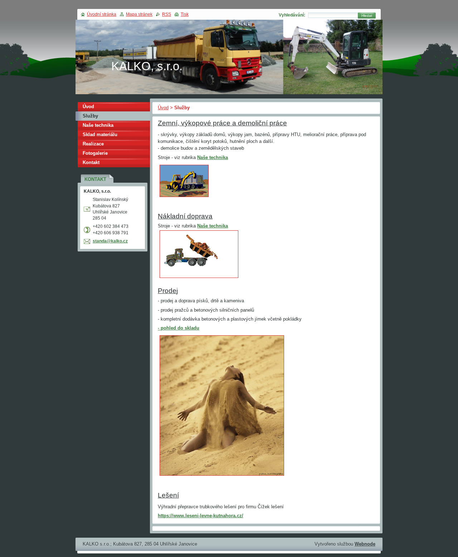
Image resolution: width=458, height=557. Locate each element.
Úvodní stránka (101, 14)
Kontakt (91, 162)
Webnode (365, 544)
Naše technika (212, 157)
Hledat (366, 16)
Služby (90, 116)
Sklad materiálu (100, 134)
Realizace (93, 144)
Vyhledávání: (292, 15)
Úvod (163, 107)
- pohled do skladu (178, 328)
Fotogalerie (95, 153)
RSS (166, 14)
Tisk (185, 14)
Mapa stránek (139, 14)
